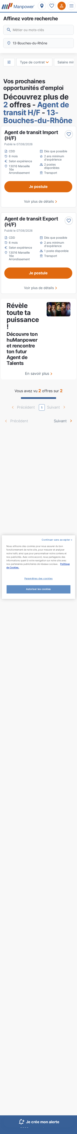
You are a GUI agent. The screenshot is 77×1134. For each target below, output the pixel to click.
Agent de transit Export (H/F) (31, 222)
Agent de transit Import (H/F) (31, 135)
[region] (38, 567)
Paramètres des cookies (38, 578)
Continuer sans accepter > (57, 539)
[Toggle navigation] (71, 6)
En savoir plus (37, 373)
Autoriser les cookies (38, 589)
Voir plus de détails (39, 201)
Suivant (60, 421)
